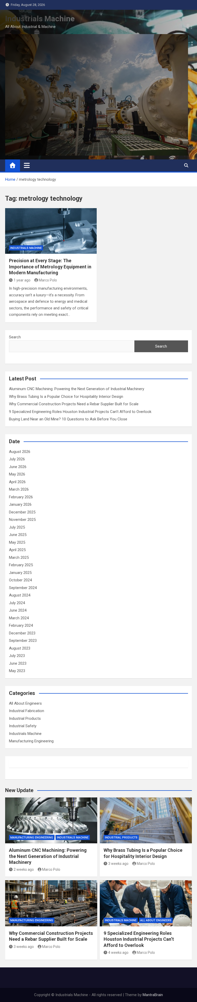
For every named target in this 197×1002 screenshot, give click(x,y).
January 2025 (20, 572)
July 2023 (17, 655)
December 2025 (22, 512)
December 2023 (22, 633)
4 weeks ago (118, 952)
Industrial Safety (22, 726)
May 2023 (17, 671)
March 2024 (19, 618)
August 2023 (19, 648)
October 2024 (20, 580)
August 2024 (19, 595)
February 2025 (21, 565)
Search (15, 337)
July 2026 (17, 459)
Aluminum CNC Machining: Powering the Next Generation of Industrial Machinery (76, 389)
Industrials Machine (40, 18)
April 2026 (17, 482)
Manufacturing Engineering (31, 741)
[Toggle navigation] (27, 165)
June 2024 (17, 610)
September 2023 (23, 640)
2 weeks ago (24, 869)
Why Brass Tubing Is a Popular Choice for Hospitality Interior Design (66, 396)
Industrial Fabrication (26, 711)
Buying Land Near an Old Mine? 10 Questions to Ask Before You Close (68, 419)
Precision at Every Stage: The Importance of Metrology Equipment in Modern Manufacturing (50, 266)
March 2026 (19, 489)
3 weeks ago (118, 864)
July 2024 (17, 603)
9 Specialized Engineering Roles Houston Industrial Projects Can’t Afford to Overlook (80, 411)
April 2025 (17, 550)
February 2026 (21, 497)
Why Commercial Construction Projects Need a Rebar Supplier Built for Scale (74, 404)
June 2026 (17, 466)
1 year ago (22, 280)
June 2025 (17, 534)
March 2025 (19, 557)
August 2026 (19, 451)
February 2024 (21, 625)
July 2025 (17, 527)
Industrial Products (25, 718)
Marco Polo (48, 280)
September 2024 (23, 587)
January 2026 (20, 504)
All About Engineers (25, 703)
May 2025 (17, 542)
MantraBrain (153, 995)
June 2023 (17, 663)
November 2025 (22, 519)
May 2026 (17, 474)
